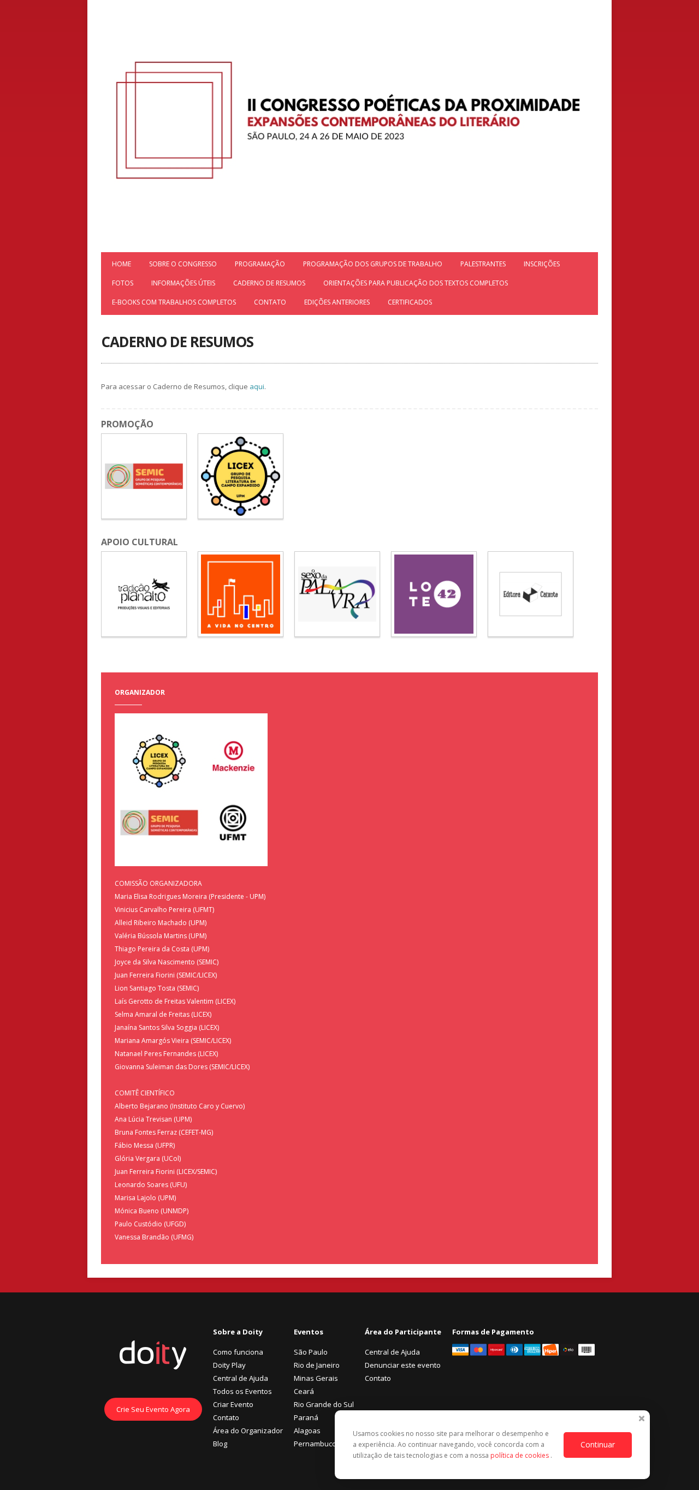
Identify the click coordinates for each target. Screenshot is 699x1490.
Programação (260, 264)
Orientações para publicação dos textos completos (415, 283)
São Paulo (311, 1352)
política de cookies (520, 1455)
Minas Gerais (316, 1378)
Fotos (122, 283)
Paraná (306, 1417)
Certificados (410, 302)
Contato (270, 302)
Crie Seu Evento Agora (153, 1409)
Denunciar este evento (403, 1365)
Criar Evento (233, 1404)
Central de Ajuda (240, 1378)
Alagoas (307, 1430)
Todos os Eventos (242, 1391)
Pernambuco (315, 1444)
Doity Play (229, 1365)
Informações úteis (183, 283)
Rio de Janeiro (317, 1365)
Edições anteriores (337, 302)
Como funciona (238, 1352)
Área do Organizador (248, 1430)
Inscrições (542, 264)
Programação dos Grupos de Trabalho (372, 264)
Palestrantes (483, 264)
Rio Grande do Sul (324, 1404)
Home (121, 264)
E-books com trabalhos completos (174, 302)
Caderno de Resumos (269, 283)
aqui (256, 386)
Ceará (304, 1391)
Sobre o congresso (183, 264)
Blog (220, 1444)
